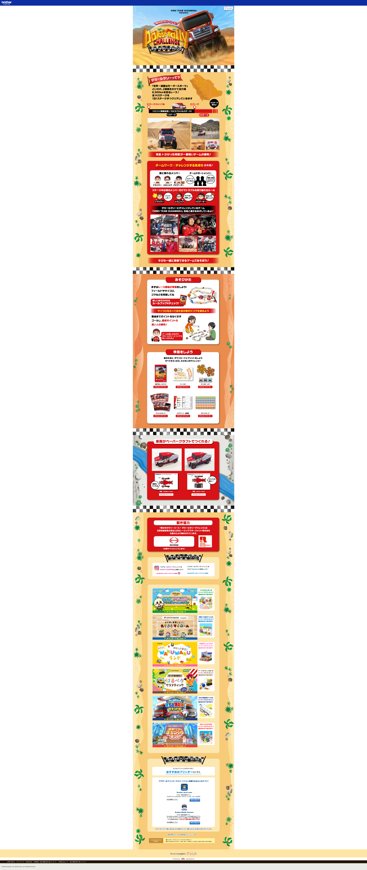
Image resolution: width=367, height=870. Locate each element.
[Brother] (7, 4)
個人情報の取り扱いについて (78, 862)
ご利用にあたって (63, 862)
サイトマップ (20, 862)
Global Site (29, 862)
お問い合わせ (11, 862)
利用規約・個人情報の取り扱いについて (45, 862)
